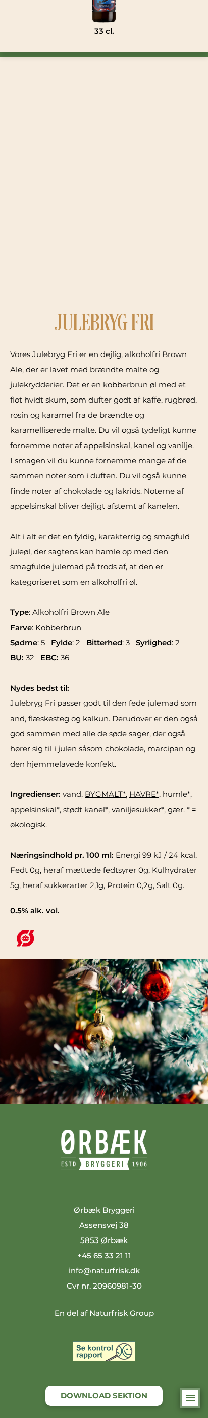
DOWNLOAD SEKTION (104, 1395)
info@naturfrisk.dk (104, 1270)
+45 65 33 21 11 (104, 1255)
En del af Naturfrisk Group (104, 1313)
